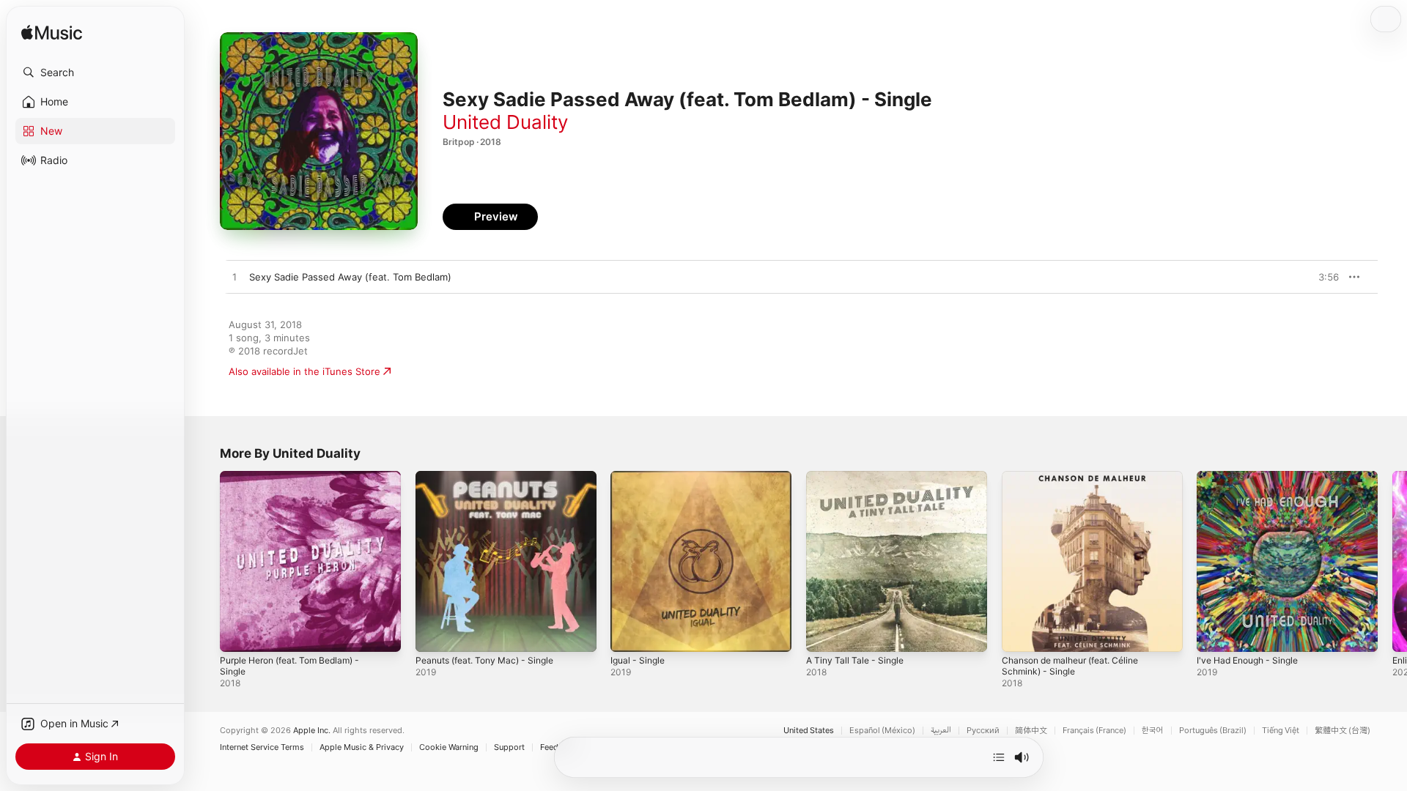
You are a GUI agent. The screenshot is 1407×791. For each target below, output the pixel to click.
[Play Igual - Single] (629, 634)
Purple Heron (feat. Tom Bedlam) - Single (298, 482)
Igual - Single (640, 477)
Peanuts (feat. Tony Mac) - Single (492, 477)
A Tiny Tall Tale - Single (859, 477)
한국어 (1153, 731)
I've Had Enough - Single (1253, 477)
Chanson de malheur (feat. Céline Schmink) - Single (1079, 482)
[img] (51, 33)
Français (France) (1094, 731)
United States (808, 731)
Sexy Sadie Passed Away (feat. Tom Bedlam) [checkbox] (350, 277)
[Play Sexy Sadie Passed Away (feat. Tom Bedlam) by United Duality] (234, 277)
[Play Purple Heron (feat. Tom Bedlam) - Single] (238, 634)
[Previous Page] (205, 561)
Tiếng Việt (1280, 731)
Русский (983, 731)
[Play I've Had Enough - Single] (1215, 634)
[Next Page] (1392, 561)
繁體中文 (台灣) (1342, 731)
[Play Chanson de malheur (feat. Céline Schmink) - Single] (1020, 634)
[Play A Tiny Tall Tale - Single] (824, 634)
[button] (95, 72)
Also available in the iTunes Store (304, 371)
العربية (941, 731)
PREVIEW (1323, 276)
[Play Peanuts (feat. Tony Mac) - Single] (434, 634)
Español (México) (882, 731)
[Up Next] (999, 757)
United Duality (505, 122)
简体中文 (1031, 731)
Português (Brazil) (1213, 731)
